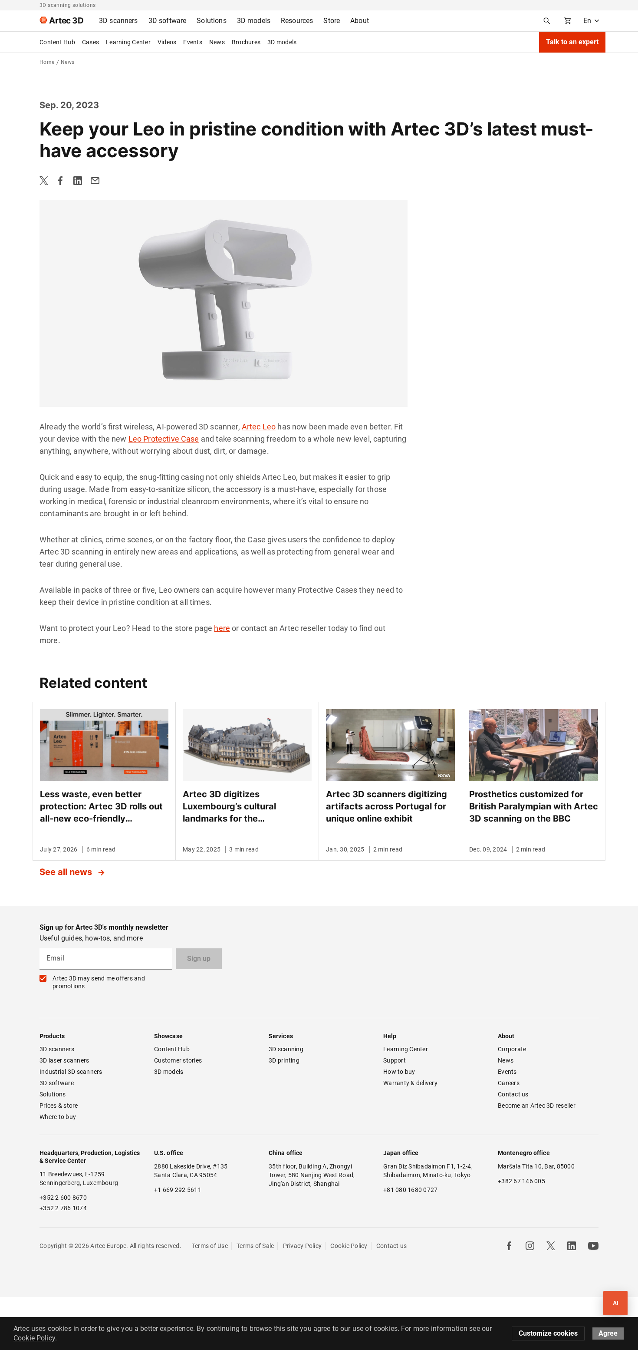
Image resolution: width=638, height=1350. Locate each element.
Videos (167, 42)
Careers (509, 1082)
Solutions (52, 1094)
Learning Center (128, 42)
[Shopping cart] (567, 20)
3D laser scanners (64, 1060)
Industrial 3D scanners (70, 1071)
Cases (90, 42)
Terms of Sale (255, 1245)
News (217, 42)
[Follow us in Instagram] (530, 1245)
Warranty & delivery (410, 1082)
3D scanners (56, 1049)
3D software (56, 1082)
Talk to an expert (572, 42)
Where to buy (57, 1116)
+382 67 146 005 (521, 1181)
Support (394, 1060)
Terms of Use (210, 1245)
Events (192, 42)
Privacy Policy (302, 1245)
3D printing (284, 1060)
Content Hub (57, 42)
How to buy (399, 1071)
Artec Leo (259, 426)
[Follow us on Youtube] (593, 1245)
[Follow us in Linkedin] (571, 1245)
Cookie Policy (348, 1245)
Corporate (512, 1049)
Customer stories (178, 1060)
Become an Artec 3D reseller (537, 1105)
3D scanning (286, 1049)
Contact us (513, 1094)
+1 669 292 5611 (177, 1189)
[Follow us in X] (550, 1245)
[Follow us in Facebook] (509, 1245)
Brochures (246, 42)
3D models (281, 42)
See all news (66, 872)
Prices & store (58, 1105)
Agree (608, 1333)
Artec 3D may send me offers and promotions (99, 982)
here (222, 628)
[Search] (546, 20)
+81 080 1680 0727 (410, 1189)
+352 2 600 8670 (63, 1197)
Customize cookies (548, 1333)
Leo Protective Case (163, 438)
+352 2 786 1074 (63, 1208)
